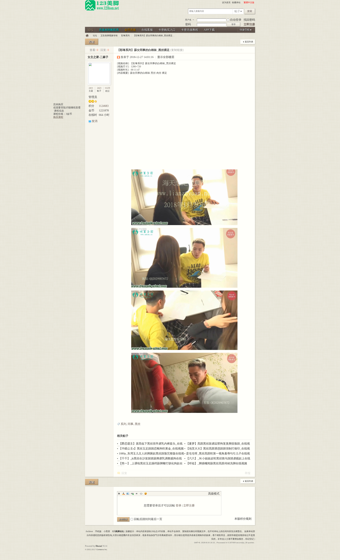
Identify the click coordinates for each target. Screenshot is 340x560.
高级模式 (213, 493)
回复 (124, 473)
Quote (136, 493)
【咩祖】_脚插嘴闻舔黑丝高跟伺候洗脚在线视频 (216, 463)
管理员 (93, 96)
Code (141, 493)
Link (132, 493)
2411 (91, 88)
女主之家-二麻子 (98, 57)
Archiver (89, 531)
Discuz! (99, 546)
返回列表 (249, 41)
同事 (130, 423)
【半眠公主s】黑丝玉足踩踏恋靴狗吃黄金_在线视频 (151, 448)
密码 (188, 24)
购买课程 (58, 117)
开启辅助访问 (242, 2)
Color (123, 493)
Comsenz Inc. (101, 549)
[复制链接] (176, 49)
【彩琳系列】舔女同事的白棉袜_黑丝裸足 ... (154, 35)
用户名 (188, 20)
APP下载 (209, 29)
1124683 (104, 105)
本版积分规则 (242, 518)
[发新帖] (91, 42)
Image (128, 493)
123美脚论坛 (87, 35)
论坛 (90, 29)
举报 (247, 473)
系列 (123, 423)
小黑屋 (107, 531)
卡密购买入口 (166, 29)
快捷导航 (245, 29)
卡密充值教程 (189, 29)
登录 (178, 505)
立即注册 (249, 24)
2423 (99, 88)
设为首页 (226, 2)
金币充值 (130, 29)
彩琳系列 (125, 35)
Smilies (145, 493)
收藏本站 (236, 2)
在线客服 (147, 29)
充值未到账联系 (109, 29)
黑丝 (137, 423)
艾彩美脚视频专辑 (109, 35)
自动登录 (235, 19)
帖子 (237, 11)
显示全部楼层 (165, 57)
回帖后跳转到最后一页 (148, 519)
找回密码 (249, 19)
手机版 (98, 531)
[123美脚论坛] (102, 10)
